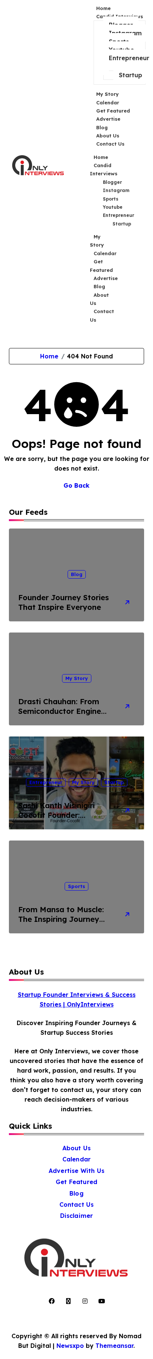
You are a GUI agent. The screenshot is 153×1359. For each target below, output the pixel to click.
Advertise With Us (76, 1170)
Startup (130, 75)
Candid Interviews (103, 169)
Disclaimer (76, 1215)
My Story (97, 241)
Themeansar (114, 1345)
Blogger (112, 182)
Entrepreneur (129, 58)
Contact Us (110, 144)
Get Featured (101, 266)
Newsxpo (70, 1345)
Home (101, 157)
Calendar (105, 253)
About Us (99, 299)
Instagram (116, 190)
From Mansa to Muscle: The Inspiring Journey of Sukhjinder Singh (61, 919)
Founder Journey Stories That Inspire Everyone (63, 602)
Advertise (106, 278)
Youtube (113, 207)
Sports (110, 199)
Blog (99, 286)
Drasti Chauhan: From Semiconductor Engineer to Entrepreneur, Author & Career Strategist (63, 716)
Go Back (76, 485)
